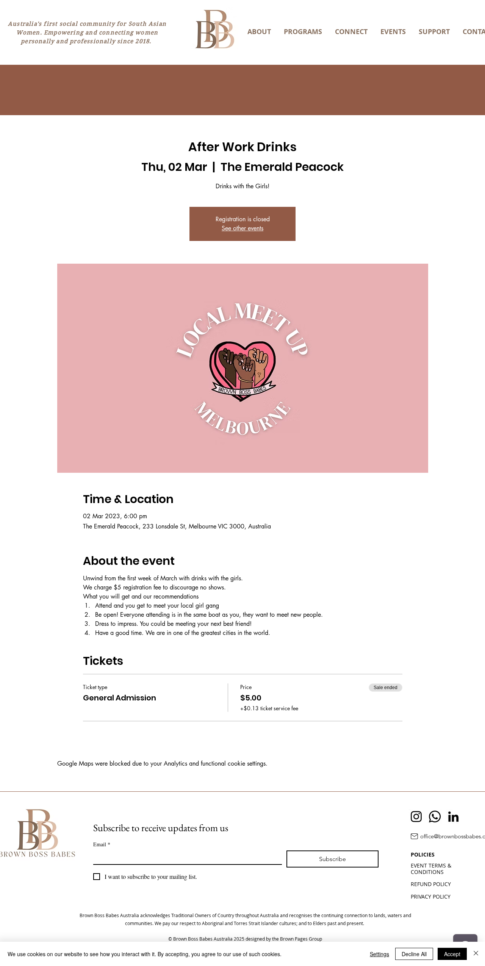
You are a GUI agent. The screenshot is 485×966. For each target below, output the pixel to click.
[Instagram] (416, 816)
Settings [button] (379, 954)
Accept (452, 954)
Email (101, 844)
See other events (242, 228)
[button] (259, 31)
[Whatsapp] (434, 816)
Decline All (414, 954)
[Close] (475, 954)
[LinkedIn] (453, 816)
